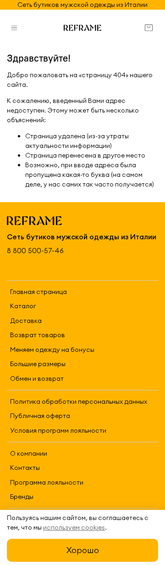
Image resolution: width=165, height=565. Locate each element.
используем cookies (74, 527)
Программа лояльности (46, 482)
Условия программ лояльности (58, 430)
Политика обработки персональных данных (78, 401)
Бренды (21, 496)
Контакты (25, 467)
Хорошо (82, 550)
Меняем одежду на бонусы (52, 349)
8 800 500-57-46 (35, 250)
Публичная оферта (40, 416)
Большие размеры (38, 364)
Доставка (26, 320)
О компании (28, 453)
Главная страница (38, 292)
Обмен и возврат (37, 378)
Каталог (23, 306)
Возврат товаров (37, 335)
